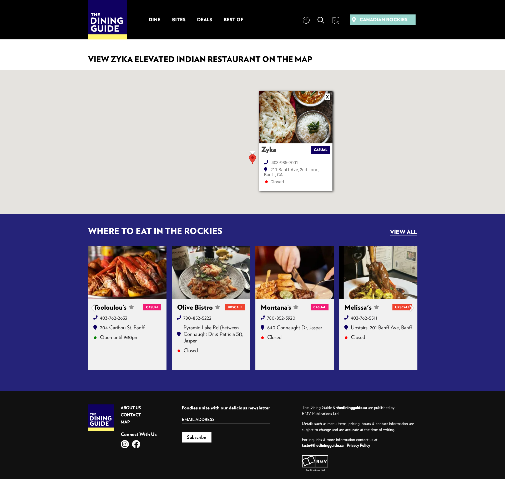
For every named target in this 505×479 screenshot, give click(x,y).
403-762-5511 (364, 317)
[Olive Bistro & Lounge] (211, 272)
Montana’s (276, 307)
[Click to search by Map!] (335, 20)
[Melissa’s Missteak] (378, 272)
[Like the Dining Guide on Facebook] (136, 444)
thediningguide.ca (351, 407)
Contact (131, 414)
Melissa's (358, 307)
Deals (204, 20)
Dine (154, 20)
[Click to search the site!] (321, 20)
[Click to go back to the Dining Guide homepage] (101, 406)
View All (403, 232)
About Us (131, 407)
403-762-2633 (113, 317)
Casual (320, 150)
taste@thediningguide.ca (323, 445)
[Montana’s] (294, 272)
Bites (178, 20)
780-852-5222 (197, 317)
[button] (252, 159)
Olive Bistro (195, 307)
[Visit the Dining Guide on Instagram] (125, 444)
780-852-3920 (281, 317)
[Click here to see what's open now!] (306, 20)
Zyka (268, 149)
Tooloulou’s (110, 307)
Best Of (233, 20)
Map (125, 421)
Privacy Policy (358, 445)
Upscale (235, 307)
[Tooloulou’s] (127, 272)
